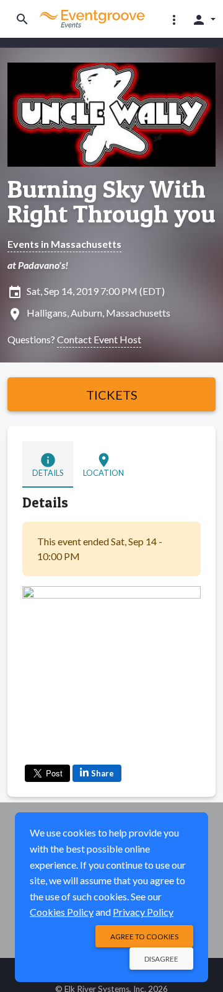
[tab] (47, 464)
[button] (174, 19)
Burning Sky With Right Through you (111, 201)
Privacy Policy (143, 912)
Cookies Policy (62, 912)
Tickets (112, 394)
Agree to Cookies (144, 936)
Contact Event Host (99, 339)
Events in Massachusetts (64, 244)
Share (102, 773)
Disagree (161, 958)
